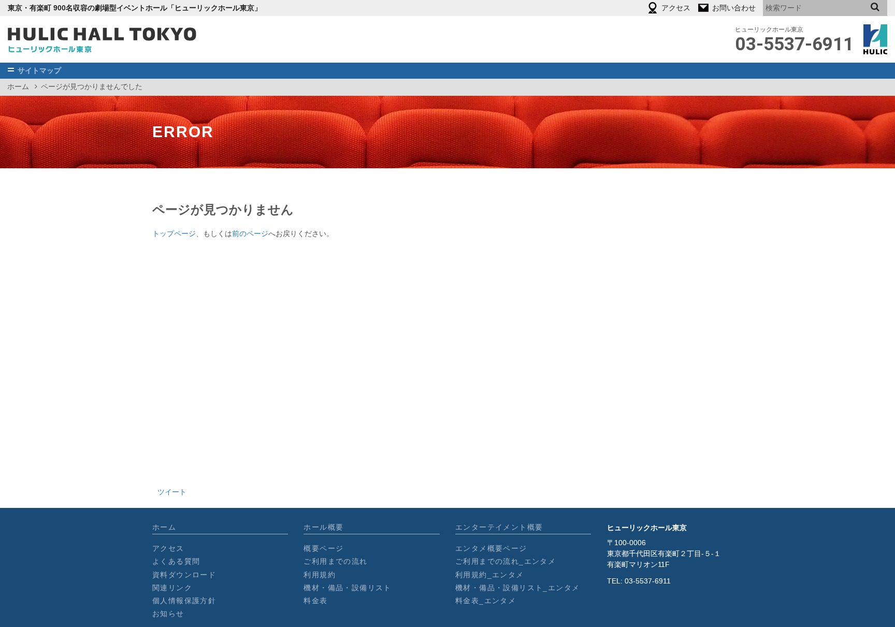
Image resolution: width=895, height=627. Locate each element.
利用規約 (320, 575)
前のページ (250, 233)
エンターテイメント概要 (499, 527)
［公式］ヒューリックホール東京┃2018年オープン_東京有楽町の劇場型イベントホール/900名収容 (102, 39)
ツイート (171, 492)
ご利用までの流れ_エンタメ (505, 561)
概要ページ (323, 548)
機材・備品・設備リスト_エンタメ (517, 588)
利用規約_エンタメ (489, 575)
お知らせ (168, 613)
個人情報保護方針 (184, 600)
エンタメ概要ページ (491, 548)
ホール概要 (323, 527)
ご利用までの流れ (335, 561)
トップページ (174, 233)
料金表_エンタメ (485, 600)
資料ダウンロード (184, 575)
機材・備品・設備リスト (347, 588)
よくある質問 (176, 561)
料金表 (315, 600)
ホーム (18, 86)
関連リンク (172, 588)
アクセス (168, 548)
